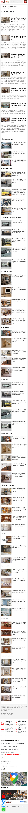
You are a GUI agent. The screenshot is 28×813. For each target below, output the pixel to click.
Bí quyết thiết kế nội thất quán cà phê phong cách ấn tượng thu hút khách (19, 499)
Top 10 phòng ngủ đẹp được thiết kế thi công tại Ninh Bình (19, 670)
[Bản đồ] (14, 778)
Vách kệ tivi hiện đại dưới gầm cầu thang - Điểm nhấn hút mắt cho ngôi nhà (19, 369)
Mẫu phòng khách (6, 271)
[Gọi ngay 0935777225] (3, 809)
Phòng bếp (4, 379)
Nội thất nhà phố (7, 8)
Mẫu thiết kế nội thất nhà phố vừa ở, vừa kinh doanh (18, 38)
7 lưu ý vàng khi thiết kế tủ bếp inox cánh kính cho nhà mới (19, 261)
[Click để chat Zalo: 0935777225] (3, 805)
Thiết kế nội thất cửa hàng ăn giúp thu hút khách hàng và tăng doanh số (19, 509)
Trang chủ (3, 6)
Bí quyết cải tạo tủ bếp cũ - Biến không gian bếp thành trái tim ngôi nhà (18, 173)
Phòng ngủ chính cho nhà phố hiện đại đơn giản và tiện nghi (19, 661)
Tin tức (3, 533)
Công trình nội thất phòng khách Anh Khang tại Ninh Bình (18, 120)
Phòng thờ (4, 619)
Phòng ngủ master (7, 656)
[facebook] (14, 796)
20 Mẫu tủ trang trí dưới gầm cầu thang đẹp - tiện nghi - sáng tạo (19, 340)
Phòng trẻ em (5, 566)
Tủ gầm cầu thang (6, 327)
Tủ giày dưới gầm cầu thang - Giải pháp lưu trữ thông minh (19, 360)
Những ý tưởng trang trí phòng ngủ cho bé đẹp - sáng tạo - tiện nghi (19, 571)
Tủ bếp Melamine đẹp (7, 139)
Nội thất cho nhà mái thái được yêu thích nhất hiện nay (18, 90)
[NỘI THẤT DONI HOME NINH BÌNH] (6, 2)
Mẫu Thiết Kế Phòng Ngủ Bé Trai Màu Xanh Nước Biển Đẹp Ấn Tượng (19, 601)
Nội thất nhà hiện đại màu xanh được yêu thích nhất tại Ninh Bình (18, 105)
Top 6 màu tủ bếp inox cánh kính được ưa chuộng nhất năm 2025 (19, 249)
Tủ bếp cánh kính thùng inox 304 (11, 217)
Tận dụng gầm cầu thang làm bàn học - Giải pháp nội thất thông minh (19, 352)
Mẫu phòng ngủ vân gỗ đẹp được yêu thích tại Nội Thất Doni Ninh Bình (19, 680)
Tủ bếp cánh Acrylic (7, 168)
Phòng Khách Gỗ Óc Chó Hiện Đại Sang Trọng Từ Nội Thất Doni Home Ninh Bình (19, 310)
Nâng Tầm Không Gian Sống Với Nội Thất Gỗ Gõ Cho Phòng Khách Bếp (19, 517)
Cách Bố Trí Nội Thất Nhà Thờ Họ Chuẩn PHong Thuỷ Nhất (19, 632)
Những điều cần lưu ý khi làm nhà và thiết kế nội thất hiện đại (18, 20)
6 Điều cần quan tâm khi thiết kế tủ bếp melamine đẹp (18, 153)
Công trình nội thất (12, 6)
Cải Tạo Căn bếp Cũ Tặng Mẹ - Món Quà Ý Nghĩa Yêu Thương (19, 181)
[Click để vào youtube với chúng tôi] (3, 796)
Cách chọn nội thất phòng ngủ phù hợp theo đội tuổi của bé (18, 580)
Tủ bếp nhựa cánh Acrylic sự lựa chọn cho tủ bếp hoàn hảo (19, 210)
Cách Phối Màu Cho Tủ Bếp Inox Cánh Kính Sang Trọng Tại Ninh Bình (18, 240)
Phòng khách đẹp (6, 433)
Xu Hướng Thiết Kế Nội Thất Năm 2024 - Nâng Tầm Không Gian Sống (19, 559)
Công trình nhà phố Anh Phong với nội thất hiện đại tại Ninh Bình (18, 56)
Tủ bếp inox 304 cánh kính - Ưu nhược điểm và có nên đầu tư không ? (19, 231)
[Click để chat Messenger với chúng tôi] (3, 801)
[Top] (25, 808)
